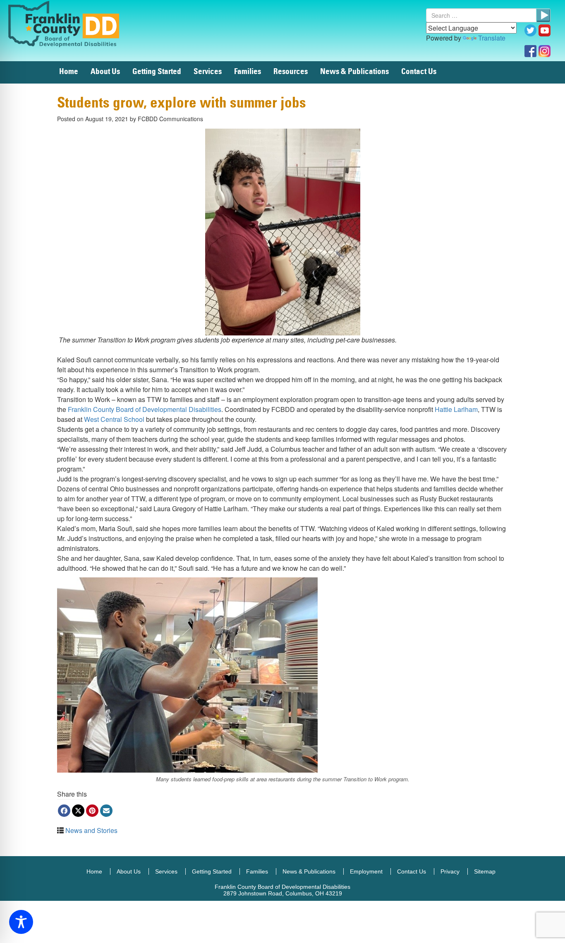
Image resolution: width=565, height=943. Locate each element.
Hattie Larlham (456, 409)
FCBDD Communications (170, 119)
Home (68, 72)
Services (208, 72)
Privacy (450, 871)
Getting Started (156, 72)
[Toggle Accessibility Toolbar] (21, 922)
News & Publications (354, 72)
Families (247, 72)
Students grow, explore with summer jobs (181, 103)
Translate (491, 38)
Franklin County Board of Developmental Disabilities (72, 23)
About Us (105, 72)
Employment (366, 871)
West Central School (114, 419)
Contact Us (418, 72)
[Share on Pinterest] (92, 810)
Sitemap (485, 871)
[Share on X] (78, 810)
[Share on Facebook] (64, 810)
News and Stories (91, 830)
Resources (290, 72)
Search (543, 15)
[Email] (106, 810)
